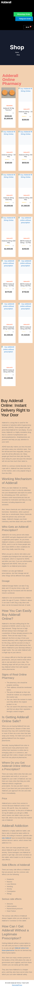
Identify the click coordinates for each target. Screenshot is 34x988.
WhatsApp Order (23, 14)
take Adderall (6, 838)
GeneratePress (17, 985)
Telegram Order (25, 19)
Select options (13, 100)
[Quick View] (8, 100)
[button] (17, 7)
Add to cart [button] (30, 103)
